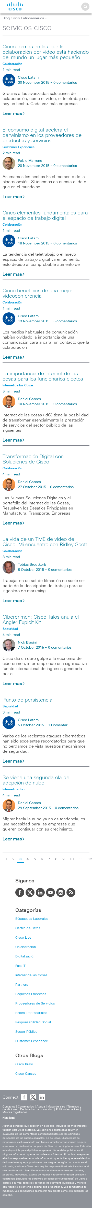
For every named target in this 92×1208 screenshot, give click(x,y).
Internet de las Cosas (31, 975)
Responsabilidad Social (33, 1022)
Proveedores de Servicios (35, 1003)
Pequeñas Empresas (30, 994)
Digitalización (25, 956)
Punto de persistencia (27, 700)
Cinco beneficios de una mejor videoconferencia (37, 293)
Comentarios (26, 1106)
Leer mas (12, 113)
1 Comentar (57, 725)
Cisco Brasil (24, 1064)
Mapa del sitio (56, 1106)
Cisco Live (23, 937)
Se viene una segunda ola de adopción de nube (36, 780)
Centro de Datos (27, 928)
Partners (21, 984)
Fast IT (20, 966)
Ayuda (41, 1106)
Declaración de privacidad (36, 1109)
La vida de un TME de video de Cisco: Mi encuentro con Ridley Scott (45, 542)
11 (81, 859)
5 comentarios (65, 321)
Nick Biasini (27, 642)
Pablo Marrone (30, 161)
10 (72, 859)
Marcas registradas (15, 1112)
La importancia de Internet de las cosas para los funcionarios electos (43, 376)
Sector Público (26, 1032)
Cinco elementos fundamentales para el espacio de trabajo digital (45, 215)
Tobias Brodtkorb (32, 564)
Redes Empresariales (31, 1013)
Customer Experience (31, 1041)
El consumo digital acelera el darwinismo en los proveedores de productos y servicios (42, 135)
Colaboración (25, 947)
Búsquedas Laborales (31, 919)
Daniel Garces (29, 399)
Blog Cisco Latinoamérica (23, 18)
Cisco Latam (28, 77)
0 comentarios (65, 82)
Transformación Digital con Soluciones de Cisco (33, 459)
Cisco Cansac (25, 1073)
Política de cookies (67, 1109)
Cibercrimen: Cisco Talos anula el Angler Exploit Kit (41, 620)
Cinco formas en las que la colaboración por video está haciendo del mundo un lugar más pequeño (46, 52)
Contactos (9, 1106)
